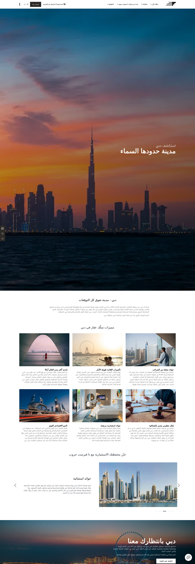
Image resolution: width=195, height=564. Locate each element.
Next (179, 484)
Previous (15, 484)
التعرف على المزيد (166, 561)
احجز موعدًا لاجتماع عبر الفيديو (53, 4)
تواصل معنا (35, 4)
